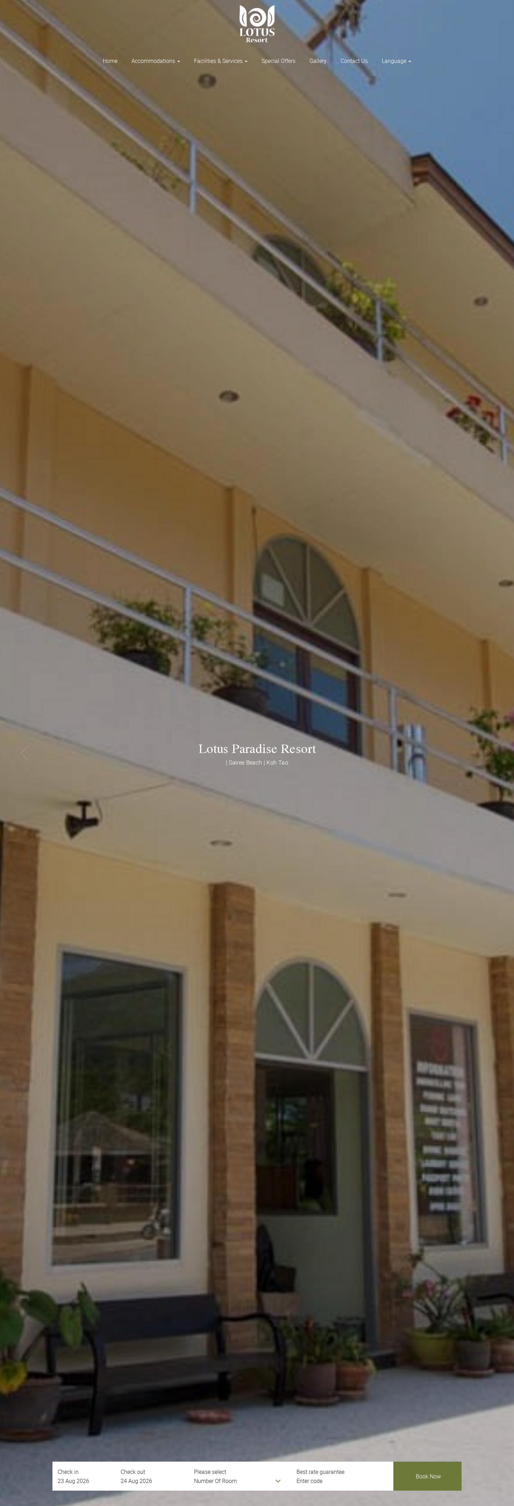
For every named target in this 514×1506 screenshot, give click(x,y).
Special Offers (278, 61)
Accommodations (154, 61)
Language (395, 61)
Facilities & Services (219, 61)
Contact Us (354, 61)
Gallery (318, 61)
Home (110, 61)
